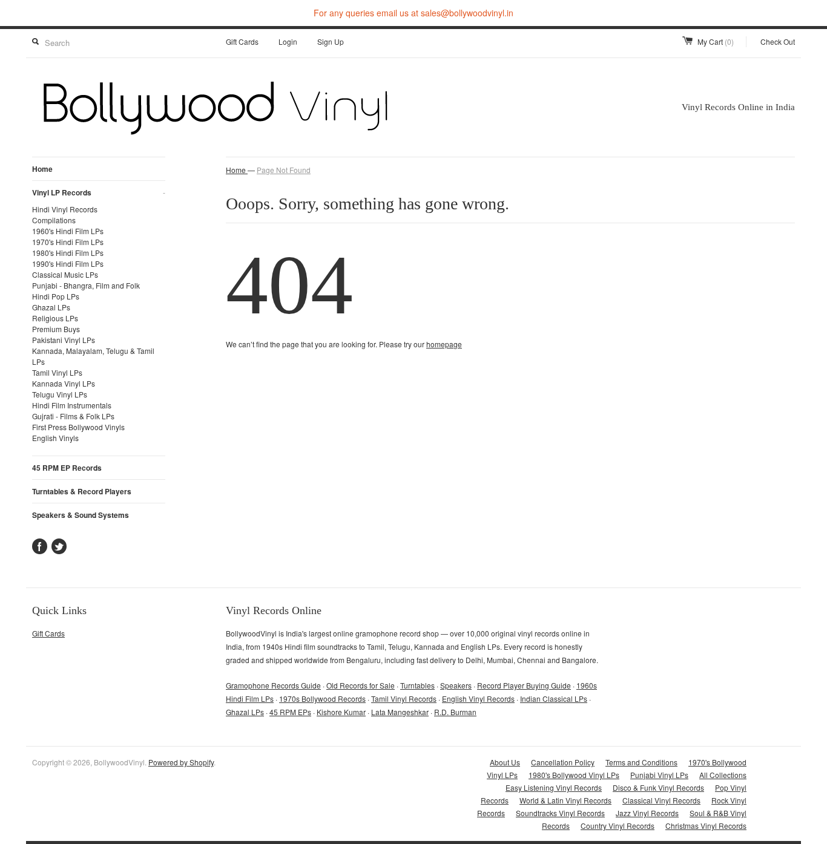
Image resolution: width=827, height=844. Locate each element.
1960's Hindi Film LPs (68, 231)
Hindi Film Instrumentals (71, 405)
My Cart (715, 41)
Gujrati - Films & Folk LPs (73, 416)
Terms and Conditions (641, 762)
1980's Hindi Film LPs (68, 252)
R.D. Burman (455, 712)
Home (42, 168)
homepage (444, 344)
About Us (505, 762)
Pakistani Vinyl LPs (63, 340)
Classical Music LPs (65, 274)
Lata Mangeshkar (400, 712)
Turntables (417, 685)
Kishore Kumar (341, 712)
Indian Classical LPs (553, 698)
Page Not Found (284, 170)
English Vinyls (55, 438)
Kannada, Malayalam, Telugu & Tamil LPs (93, 356)
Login (287, 41)
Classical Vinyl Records (661, 800)
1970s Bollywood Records (322, 698)
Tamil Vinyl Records (404, 698)
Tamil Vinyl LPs (57, 372)
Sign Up (330, 41)
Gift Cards (242, 41)
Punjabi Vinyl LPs (659, 775)
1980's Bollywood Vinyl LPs (574, 775)
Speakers (456, 685)
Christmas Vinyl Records (705, 825)
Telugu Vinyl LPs (59, 394)
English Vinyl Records (478, 698)
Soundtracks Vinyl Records (560, 813)
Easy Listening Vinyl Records (554, 787)
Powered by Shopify (181, 762)
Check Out (777, 41)
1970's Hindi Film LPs (68, 242)
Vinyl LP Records (98, 192)
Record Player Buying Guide (524, 685)
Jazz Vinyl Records (647, 813)
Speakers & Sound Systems (80, 514)
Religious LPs (55, 318)
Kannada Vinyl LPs (63, 383)
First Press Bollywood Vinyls (78, 427)
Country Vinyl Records (617, 825)
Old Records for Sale (360, 685)
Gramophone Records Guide (273, 685)
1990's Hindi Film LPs (68, 263)
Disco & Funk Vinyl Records (658, 787)
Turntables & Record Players (81, 491)
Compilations (54, 220)
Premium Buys (56, 329)
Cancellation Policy (563, 762)
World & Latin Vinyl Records (565, 800)
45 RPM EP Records (67, 467)
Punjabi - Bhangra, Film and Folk (86, 285)
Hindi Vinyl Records (64, 209)
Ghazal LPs (51, 307)
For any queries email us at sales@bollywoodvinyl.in (413, 13)
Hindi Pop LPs (55, 296)
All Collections (722, 775)
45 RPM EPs (290, 712)
